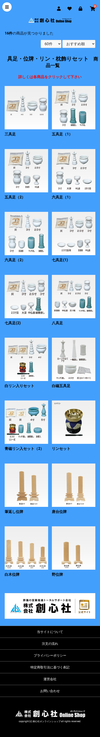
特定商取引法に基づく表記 (50, 667)
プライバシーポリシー (50, 655)
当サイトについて (50, 632)
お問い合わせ (50, 691)
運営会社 (50, 679)
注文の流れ (50, 643)
